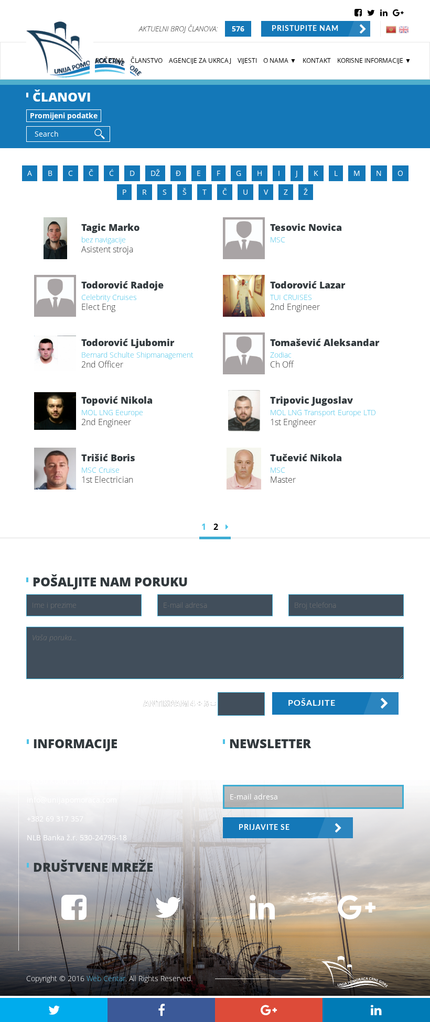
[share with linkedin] (376, 1010)
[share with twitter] (54, 1010)
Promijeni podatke (64, 115)
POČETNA (109, 60)
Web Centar (106, 978)
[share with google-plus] (268, 1010)
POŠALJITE (312, 703)
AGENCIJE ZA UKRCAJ (200, 60)
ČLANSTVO (147, 60)
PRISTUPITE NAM (305, 28)
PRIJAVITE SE (264, 827)
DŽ (155, 173)
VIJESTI (247, 60)
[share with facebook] (161, 1010)
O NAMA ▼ (279, 60)
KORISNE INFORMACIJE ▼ (374, 60)
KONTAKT (317, 60)
